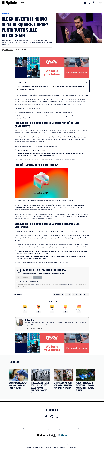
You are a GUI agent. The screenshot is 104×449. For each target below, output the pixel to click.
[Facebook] (46, 416)
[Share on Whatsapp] (66, 294)
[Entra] (89, 3)
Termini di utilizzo (35, 284)
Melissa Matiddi (8, 50)
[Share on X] (62, 294)
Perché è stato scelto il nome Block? (26, 89)
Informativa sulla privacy (67, 284)
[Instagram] (51, 416)
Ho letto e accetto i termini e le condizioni (30, 281)
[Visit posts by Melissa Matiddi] (3, 50)
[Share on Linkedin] (69, 294)
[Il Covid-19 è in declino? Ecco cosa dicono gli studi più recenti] (18, 375)
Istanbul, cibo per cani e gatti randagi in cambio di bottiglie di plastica (63, 385)
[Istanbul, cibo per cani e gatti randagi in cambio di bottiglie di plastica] (63, 375)
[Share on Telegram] (73, 294)
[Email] (84, 294)
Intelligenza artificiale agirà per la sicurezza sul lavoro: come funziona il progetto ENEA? (40, 387)
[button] (85, 3)
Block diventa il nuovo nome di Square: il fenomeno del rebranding (69, 86)
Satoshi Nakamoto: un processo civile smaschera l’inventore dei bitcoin (46, 263)
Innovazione (5, 13)
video (63, 139)
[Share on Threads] (77, 294)
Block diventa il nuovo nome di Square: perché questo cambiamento (33, 86)
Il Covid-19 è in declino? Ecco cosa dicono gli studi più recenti (18, 385)
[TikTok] (57, 416)
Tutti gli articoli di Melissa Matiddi (35, 328)
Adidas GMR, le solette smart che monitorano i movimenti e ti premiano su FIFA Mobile (85, 386)
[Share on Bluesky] (80, 294)
